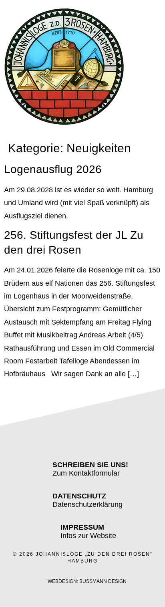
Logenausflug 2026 (53, 169)
